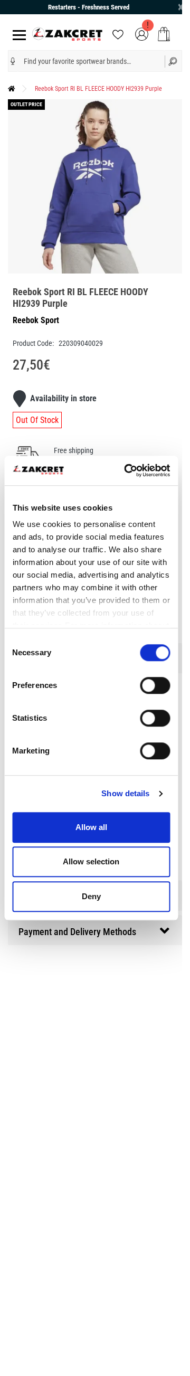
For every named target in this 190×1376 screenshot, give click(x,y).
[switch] (155, 685)
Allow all (91, 827)
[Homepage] (11, 88)
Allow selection (91, 861)
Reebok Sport (36, 320)
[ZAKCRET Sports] (67, 34)
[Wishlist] (118, 34)
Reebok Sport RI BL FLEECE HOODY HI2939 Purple (98, 88)
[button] (12, 61)
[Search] (173, 61)
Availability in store (63, 398)
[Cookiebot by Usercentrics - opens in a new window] (127, 470)
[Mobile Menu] (17, 34)
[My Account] (141, 34)
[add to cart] (164, 34)
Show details (125, 793)
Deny (91, 896)
